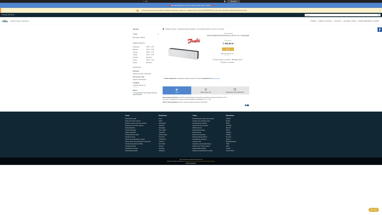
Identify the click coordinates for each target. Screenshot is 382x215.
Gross (160, 118)
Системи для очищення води (201, 121)
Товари (135, 34)
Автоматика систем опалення (186, 29)
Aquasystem (162, 123)
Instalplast (162, 150)
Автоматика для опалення (200, 125)
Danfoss (205, 99)
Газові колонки (196, 132)
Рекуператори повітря (199, 148)
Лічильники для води (131, 148)
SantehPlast (162, 139)
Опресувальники (130, 128)
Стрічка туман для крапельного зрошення (138, 141)
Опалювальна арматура (199, 139)
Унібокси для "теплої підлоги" (201, 146)
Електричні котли (130, 137)
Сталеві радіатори (130, 130)
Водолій (228, 128)
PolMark (228, 134)
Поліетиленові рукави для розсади (203, 118)
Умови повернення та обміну (368, 21)
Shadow (161, 146)
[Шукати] (378, 15)
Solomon (161, 141)
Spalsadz (161, 125)
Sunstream (162, 132)
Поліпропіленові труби (132, 134)
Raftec (228, 123)
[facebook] (246, 106)
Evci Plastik (162, 144)
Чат (375, 210)
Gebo (227, 146)
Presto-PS (162, 137)
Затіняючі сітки (196, 141)
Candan (228, 148)
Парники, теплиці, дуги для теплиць (135, 123)
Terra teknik (162, 130)
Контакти (337, 21)
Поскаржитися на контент (192, 161)
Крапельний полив (130, 118)
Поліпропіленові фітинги (199, 137)
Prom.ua (200, 159)
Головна (313, 21)
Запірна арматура (130, 132)
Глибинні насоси (197, 128)
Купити (228, 49)
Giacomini (161, 148)
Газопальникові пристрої (199, 123)
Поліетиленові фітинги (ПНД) (134, 144)
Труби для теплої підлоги (133, 121)
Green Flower (230, 150)
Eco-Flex (228, 137)
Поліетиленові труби (131, 150)
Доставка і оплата (349, 21)
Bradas (228, 121)
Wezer (228, 130)
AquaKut (228, 132)
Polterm (228, 139)
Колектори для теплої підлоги (134, 125)
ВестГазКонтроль (231, 141)
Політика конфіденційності (207, 161)
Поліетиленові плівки (198, 130)
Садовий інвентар (130, 146)
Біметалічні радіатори (199, 134)
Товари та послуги (324, 21)
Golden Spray (163, 134)
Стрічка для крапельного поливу (135, 139)
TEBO (227, 144)
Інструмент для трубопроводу (201, 144)
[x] (248, 106)
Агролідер (162, 128)
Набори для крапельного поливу (202, 150)
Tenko (160, 121)
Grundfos (228, 125)
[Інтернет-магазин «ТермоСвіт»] (4, 21)
